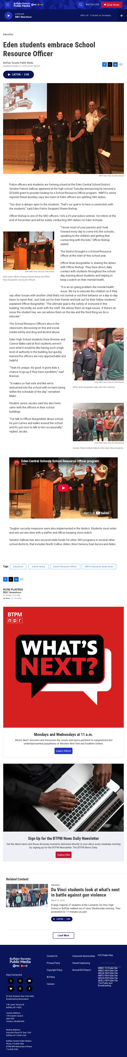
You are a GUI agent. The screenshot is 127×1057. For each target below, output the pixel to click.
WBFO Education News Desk (99, 566)
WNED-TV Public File (108, 968)
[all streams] (122, 15)
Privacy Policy (53, 963)
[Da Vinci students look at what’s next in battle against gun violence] (27, 895)
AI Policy (51, 977)
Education (8, 34)
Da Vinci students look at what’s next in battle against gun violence (85, 892)
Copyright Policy (54, 970)
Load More (63, 935)
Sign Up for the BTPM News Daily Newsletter (63, 838)
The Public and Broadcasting (105, 984)
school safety (38, 566)
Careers (51, 984)
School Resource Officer (65, 566)
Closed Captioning (81, 963)
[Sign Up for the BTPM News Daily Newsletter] (63, 798)
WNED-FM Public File (108, 971)
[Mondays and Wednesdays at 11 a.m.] (63, 667)
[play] (8, 15)
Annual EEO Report (81, 970)
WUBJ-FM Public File (108, 980)
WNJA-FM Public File (108, 973)
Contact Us (52, 956)
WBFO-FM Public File (108, 976)
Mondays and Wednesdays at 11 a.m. (63, 734)
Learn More (63, 751)
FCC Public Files (105, 955)
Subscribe (63, 855)
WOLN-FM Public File (108, 978)
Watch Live (92, 4)
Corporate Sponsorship (83, 956)
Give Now (113, 4)
